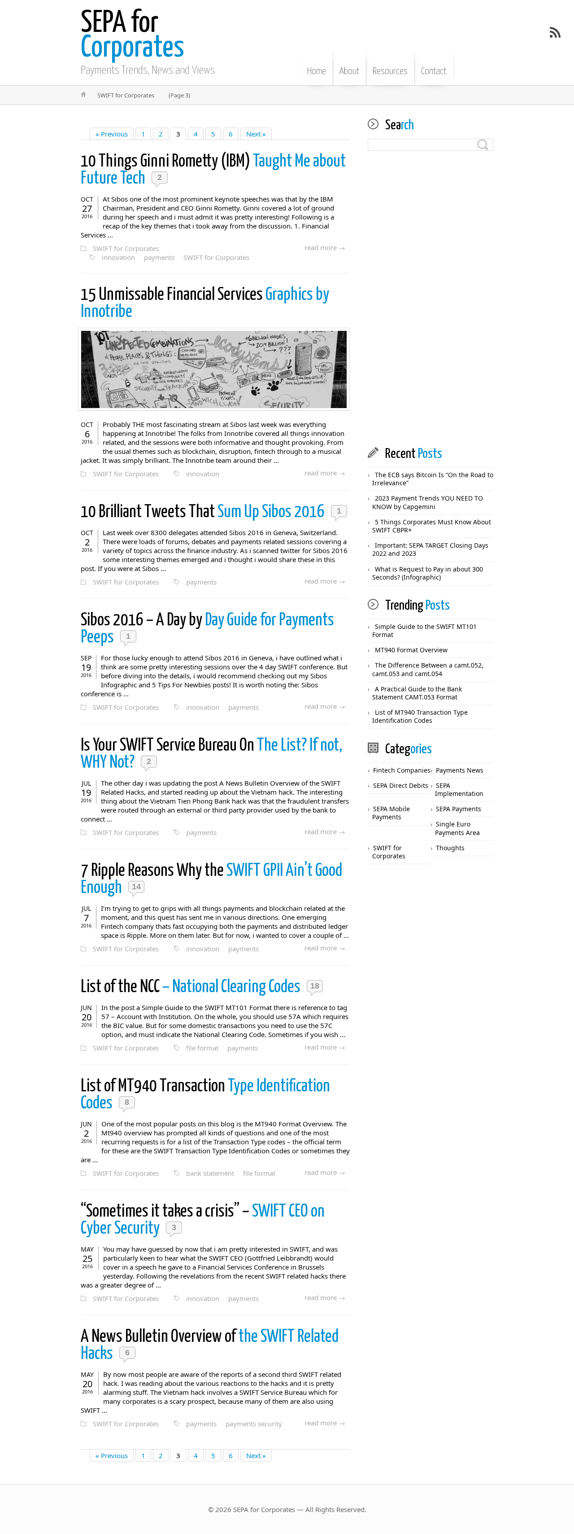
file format (202, 1047)
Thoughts (450, 848)
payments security (254, 1423)
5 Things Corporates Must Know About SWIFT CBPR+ (431, 526)
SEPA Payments (458, 808)
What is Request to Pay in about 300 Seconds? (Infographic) (427, 573)
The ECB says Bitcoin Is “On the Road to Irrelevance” (432, 478)
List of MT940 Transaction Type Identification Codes (420, 716)
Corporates (132, 36)
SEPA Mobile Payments (391, 812)
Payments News (459, 770)
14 (136, 886)
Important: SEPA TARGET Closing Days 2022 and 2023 (430, 549)
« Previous (112, 133)
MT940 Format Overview (411, 650)
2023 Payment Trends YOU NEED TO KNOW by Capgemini (427, 502)
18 (314, 985)
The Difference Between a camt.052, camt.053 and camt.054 (427, 669)
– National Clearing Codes (192, 987)
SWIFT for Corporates (126, 248)
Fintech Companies (401, 770)
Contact (433, 71)
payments (159, 257)
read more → (324, 247)
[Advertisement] (430, 299)
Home (316, 71)
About (349, 71)
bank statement (210, 1173)
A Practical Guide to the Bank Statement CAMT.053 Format (417, 693)
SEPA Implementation (459, 789)
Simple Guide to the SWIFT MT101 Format (424, 630)
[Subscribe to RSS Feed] (555, 32)
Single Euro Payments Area (457, 828)
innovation (118, 257)
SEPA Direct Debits (400, 785)
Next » (256, 133)
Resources (390, 71)
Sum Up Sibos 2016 (204, 512)
